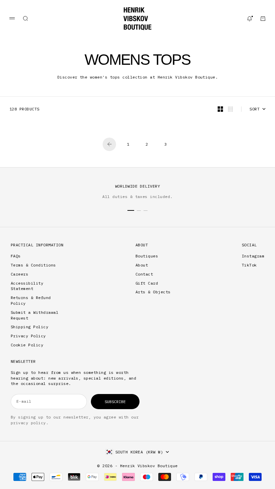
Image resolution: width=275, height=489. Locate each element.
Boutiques (146, 255)
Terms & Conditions (33, 264)
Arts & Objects (153, 291)
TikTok (249, 264)
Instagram (253, 255)
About (141, 264)
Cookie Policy (27, 344)
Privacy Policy (28, 335)
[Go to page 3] (109, 144)
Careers (19, 274)
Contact (144, 274)
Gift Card (146, 283)
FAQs (16, 255)
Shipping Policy (29, 326)
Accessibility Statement (27, 286)
